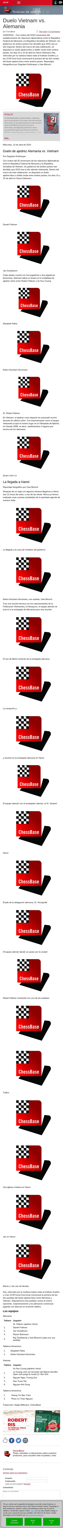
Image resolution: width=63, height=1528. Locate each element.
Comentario (8, 1488)
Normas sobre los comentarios (15, 1473)
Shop (5, 2)
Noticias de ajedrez (26, 12)
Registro (27, 1484)
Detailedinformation (14, 1521)
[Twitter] (18, 1440)
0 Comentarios (54, 32)
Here (32, 1511)
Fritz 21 (8, 114)
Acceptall (51, 1521)
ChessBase (18, 1451)
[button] (19, 2)
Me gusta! (43, 32)
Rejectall (33, 1521)
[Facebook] (11, 1440)
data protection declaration (34, 1515)
